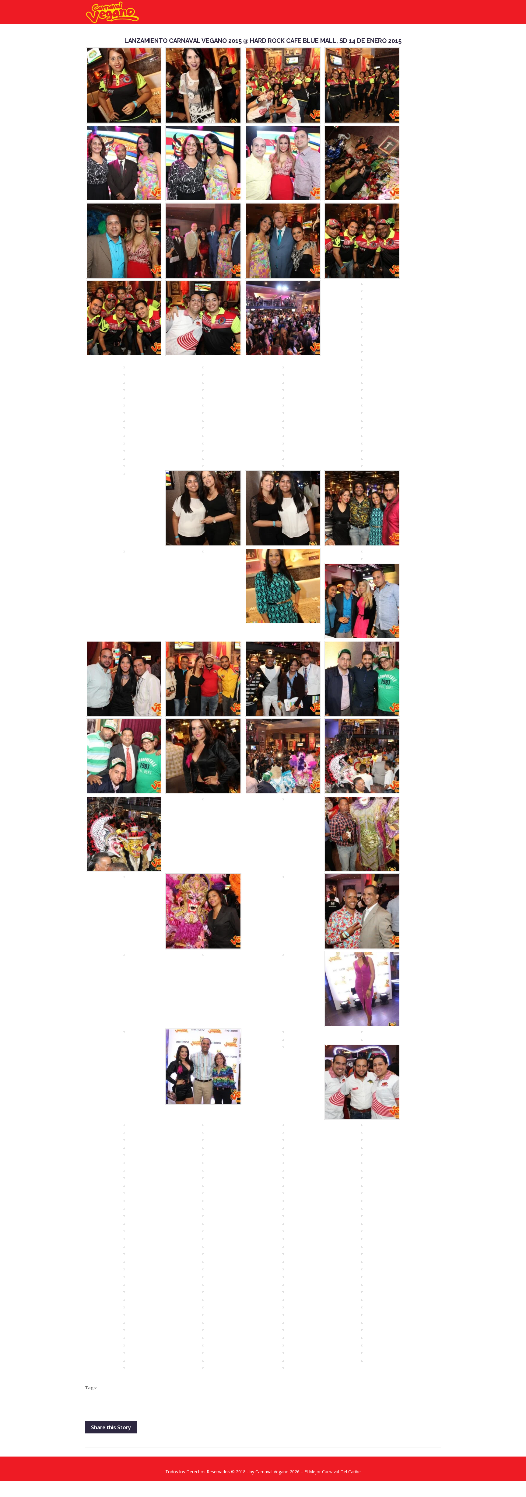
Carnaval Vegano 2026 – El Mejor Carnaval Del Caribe (308, 1471)
